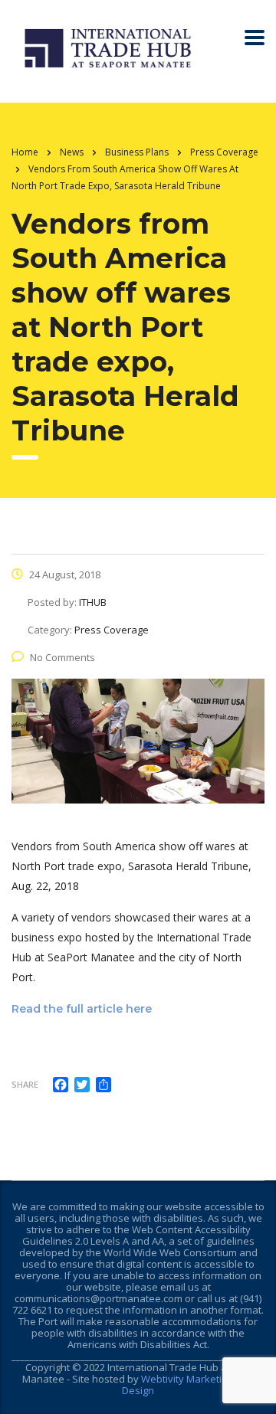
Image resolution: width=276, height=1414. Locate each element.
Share (25, 1084)
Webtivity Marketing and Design (188, 1384)
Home (25, 152)
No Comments (62, 657)
